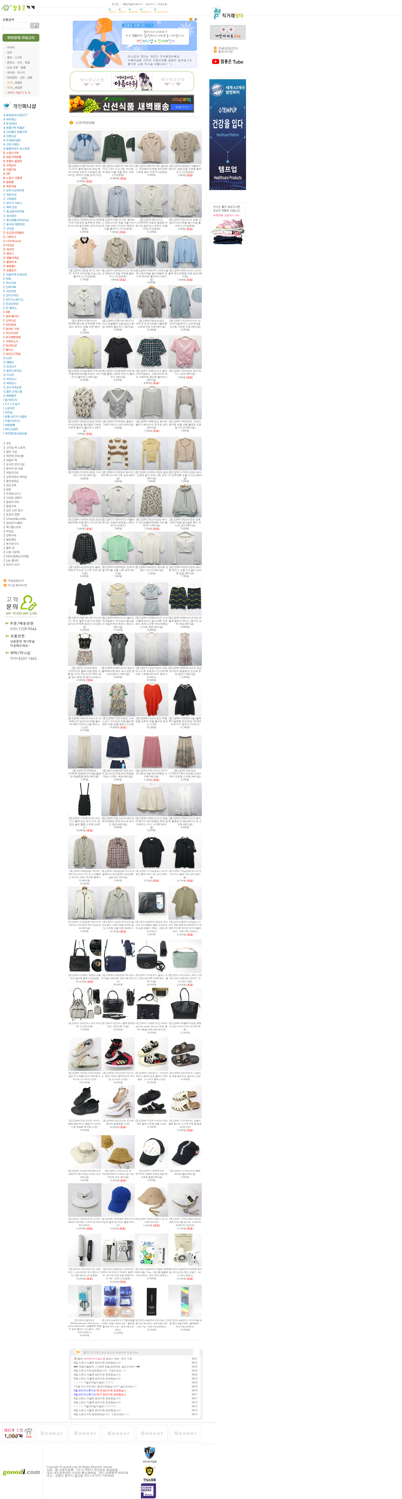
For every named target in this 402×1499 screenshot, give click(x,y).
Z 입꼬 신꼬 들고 (13, 510)
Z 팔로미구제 (11, 502)
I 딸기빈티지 (10, 400)
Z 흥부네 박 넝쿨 (13, 468)
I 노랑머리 (9, 408)
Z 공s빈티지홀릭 (13, 523)
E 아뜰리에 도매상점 (15, 274)
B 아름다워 (9, 169)
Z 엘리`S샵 (10, 451)
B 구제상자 (9, 165)
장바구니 (150, 4)
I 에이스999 (10, 429)
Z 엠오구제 (9, 485)
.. (4, 665)
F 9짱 (6, 312)
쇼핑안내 (112, 12)
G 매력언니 (9, 383)
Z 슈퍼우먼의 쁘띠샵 (15, 477)
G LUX (7, 358)
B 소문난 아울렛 (12, 178)
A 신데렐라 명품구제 (15, 132)
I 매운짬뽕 (9, 425)
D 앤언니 (8, 253)
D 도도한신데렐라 (13, 232)
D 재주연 (8, 249)
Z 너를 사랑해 (11, 552)
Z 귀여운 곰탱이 (12, 497)
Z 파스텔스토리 (12, 527)
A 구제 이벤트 (11, 144)
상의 (9, 52)
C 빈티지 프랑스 (12, 203)
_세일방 (14, 82)
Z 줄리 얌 (8, 548)
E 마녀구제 (9, 283)
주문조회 (162, 4)
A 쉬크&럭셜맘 (12, 140)
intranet (107, 1466)
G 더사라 (8, 375)
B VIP (6, 173)
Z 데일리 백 (10, 460)
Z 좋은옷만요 (11, 481)
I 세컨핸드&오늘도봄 (15, 433)
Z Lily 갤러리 (11, 560)
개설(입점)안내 (15, 580)
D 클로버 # (9, 262)
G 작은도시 (9, 379)
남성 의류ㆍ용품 (16, 67)
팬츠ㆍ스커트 (14, 57)
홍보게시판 (225, 51)
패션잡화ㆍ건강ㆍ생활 (19, 77)
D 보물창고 (9, 270)
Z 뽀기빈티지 (11, 543)
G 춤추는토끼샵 (12, 370)
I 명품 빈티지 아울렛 (15, 416)
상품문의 (122, 12)
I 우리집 (7, 412)
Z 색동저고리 (11, 472)
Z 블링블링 (9, 539)
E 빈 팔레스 (10, 308)
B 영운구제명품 (12, 157)
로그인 (115, 4)
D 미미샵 (8, 245)
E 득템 (7, 278)
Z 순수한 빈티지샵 (13, 464)
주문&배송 (133, 12)
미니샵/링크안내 (161, 12)
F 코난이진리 (10, 333)
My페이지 (137, 4)
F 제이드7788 (12, 354)
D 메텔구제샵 (11, 257)
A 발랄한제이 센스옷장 (16, 148)
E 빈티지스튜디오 (13, 299)
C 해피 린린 (10, 207)
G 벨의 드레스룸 (12, 391)
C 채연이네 (9, 194)
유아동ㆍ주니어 (16, 72)
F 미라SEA (9, 324)
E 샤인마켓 (9, 291)
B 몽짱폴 (8, 182)
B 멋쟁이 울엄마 (12, 161)
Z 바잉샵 (8, 531)
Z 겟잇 (7, 443)
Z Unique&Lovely (14, 518)
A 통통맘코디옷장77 (15, 115)
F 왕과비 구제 (11, 329)
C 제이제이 (9, 216)
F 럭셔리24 (10, 345)
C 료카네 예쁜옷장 (14, 224)
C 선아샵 (8, 228)
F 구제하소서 (10, 341)
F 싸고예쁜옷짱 (12, 337)
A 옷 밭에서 (10, 123)
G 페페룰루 (9, 395)
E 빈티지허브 (10, 295)
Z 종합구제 (9, 506)
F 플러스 (8, 349)
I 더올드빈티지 (11, 421)
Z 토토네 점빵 (11, 514)
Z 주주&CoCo (12, 493)
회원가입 (127, 4)
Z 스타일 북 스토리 (14, 447)
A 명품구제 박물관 (13, 127)
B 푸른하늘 (9, 186)
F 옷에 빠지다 (11, 316)
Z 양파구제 (9, 535)
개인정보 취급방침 (106, 1469)
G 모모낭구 (9, 366)
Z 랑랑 (7, 489)
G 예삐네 (8, 362)
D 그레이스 (9, 237)
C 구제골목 (9, 198)
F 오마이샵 (9, 320)
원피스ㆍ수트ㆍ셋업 (18, 62)
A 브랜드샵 (9, 136)
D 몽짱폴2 (9, 266)
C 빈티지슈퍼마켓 (13, 190)
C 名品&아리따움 (13, 211)
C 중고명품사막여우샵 (16, 220)
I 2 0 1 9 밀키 (11, 404)
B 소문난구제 (11, 152)
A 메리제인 (9, 119)
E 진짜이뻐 (9, 287)
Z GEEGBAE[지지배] (16, 556)
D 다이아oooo (12, 241)
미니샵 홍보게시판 (17, 585)
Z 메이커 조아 (11, 564)
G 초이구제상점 (12, 387)
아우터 (11, 47)
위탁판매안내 (146, 12)
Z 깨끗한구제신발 (13, 456)
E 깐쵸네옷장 (10, 303)
